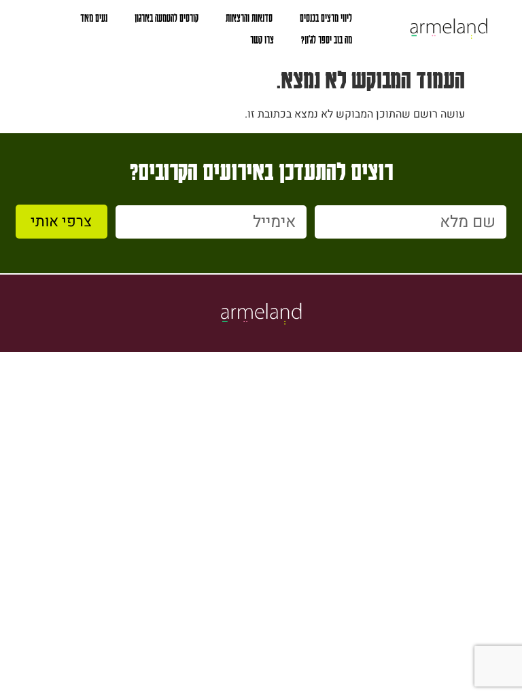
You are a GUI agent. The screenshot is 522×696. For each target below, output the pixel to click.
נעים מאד (93, 18)
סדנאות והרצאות (249, 18)
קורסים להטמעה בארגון (166, 18)
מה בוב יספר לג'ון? (326, 39)
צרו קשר (262, 39)
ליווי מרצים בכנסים (326, 18)
